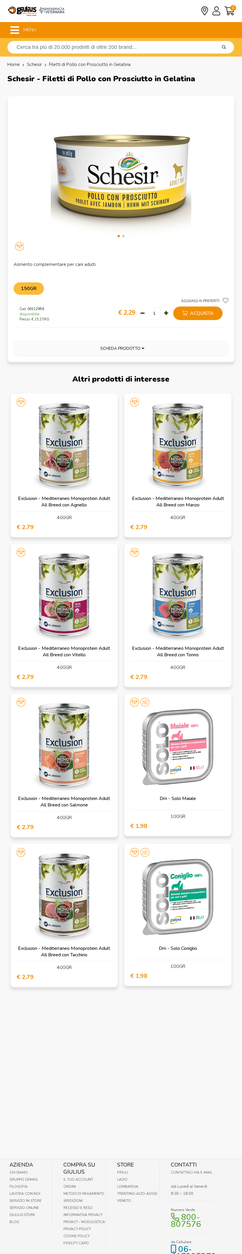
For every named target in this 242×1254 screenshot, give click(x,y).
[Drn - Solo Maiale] (177, 746)
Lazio (122, 1179)
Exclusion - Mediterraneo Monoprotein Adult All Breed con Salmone (64, 801)
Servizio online (24, 1207)
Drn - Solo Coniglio (178, 948)
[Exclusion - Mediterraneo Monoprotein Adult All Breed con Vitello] (64, 597)
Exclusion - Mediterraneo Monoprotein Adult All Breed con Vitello (64, 651)
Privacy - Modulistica (84, 1222)
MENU (29, 29)
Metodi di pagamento (83, 1193)
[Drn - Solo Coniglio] (177, 897)
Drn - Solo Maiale (178, 798)
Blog (14, 1222)
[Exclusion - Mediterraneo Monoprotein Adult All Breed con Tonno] (177, 597)
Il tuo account (78, 1179)
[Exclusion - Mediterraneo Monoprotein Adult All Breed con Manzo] (177, 446)
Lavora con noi (24, 1193)
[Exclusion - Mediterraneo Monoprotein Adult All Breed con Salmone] (64, 746)
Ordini (69, 1186)
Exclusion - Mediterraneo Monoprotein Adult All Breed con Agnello (64, 501)
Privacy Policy (77, 1229)
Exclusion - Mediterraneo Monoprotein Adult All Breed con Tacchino (64, 951)
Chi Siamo (18, 1172)
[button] (118, 236)
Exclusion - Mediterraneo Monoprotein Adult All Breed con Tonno (178, 651)
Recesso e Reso (78, 1207)
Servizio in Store (25, 1200)
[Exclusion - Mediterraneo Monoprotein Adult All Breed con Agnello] (64, 446)
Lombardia (127, 1186)
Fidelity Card (76, 1243)
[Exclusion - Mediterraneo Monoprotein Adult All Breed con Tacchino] (64, 897)
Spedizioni (73, 1200)
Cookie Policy (76, 1236)
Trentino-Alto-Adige (137, 1193)
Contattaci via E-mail (191, 1172)
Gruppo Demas (23, 1179)
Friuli (122, 1172)
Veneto (124, 1200)
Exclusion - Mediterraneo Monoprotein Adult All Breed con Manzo (178, 501)
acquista (201, 313)
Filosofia (18, 1186)
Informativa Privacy (83, 1214)
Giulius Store (22, 1214)
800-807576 (186, 1221)
